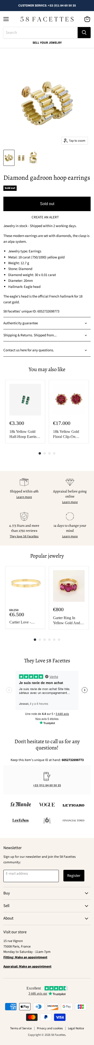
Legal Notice (76, 1028)
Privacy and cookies (50, 1028)
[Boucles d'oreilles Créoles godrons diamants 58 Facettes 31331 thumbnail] (9, 158)
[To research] (84, 32)
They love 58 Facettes (24, 536)
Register (74, 875)
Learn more (24, 497)
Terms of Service (21, 1028)
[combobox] (40, 32)
